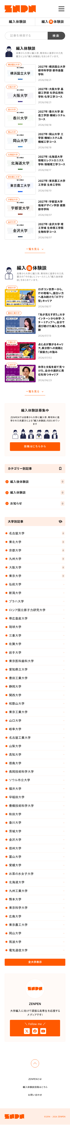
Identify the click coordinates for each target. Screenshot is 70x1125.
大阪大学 (12, 87)
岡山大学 (12, 132)
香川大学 (12, 109)
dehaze (61, 9)
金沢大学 (12, 222)
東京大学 (12, 288)
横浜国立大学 (14, 64)
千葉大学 (12, 342)
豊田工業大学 (14, 313)
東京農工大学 (14, 177)
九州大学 (12, 365)
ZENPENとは (35, 1079)
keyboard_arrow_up (35, 1063)
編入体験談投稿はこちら (35, 1087)
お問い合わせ (35, 1094)
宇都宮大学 (13, 199)
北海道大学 (13, 155)
